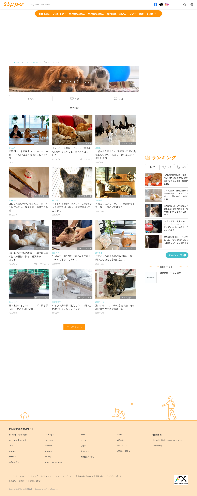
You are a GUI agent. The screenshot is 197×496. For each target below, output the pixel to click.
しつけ (132, 13)
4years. (119, 434)
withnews (12, 456)
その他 (149, 13)
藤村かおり (13, 302)
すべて (152, 167)
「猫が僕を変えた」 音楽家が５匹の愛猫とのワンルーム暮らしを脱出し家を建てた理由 (115, 155)
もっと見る (73, 327)
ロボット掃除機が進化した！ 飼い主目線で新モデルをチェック (71, 307)
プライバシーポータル (114, 476)
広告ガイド (23, 481)
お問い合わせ (35, 481)
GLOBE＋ (84, 440)
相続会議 (120, 440)
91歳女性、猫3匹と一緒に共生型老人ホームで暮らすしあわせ (71, 257)
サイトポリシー (47, 476)
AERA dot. (49, 451)
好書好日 (84, 445)
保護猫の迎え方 (96, 13)
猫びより (12, 148)
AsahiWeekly (157, 445)
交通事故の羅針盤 (123, 451)
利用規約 (99, 476)
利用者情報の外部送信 (84, 476)
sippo (83, 434)
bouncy (48, 456)
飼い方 (122, 13)
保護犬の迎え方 (77, 13)
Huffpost (48, 445)
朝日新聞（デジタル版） (18, 434)
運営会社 (12, 481)
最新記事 (74, 107)
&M (10, 440)
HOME (16, 62)
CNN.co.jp (49, 440)
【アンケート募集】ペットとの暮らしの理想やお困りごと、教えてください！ (71, 151)
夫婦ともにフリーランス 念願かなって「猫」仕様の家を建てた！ (115, 205)
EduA (11, 445)
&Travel (23, 440)
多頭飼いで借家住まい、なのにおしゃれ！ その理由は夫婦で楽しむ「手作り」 (28, 155)
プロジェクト (59, 13)
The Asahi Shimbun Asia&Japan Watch (167, 440)
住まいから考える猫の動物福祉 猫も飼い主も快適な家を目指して (115, 257)
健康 (141, 13)
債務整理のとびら (87, 456)
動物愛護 (112, 13)
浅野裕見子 (99, 200)
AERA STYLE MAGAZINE (54, 462)
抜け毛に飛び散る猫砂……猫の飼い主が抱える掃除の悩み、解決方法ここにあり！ (28, 256)
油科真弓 (98, 148)
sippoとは (44, 13)
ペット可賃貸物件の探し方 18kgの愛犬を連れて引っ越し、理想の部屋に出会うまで (72, 207)
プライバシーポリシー (64, 476)
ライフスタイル (32, 62)
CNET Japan (50, 434)
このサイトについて (16, 476)
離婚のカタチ (14, 462)
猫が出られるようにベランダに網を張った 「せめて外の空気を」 (28, 307)
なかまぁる (85, 451)
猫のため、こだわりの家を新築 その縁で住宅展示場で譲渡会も (115, 307)
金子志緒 (55, 200)
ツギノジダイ (122, 445)
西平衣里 (98, 252)
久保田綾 (12, 200)
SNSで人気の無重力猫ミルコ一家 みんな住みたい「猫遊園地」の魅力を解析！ (28, 207)
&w (15, 440)
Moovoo (12, 451)
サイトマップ (32, 476)
